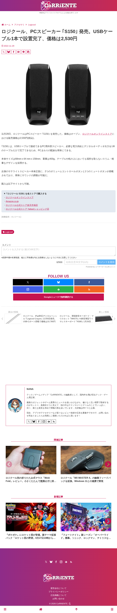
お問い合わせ (58, 598)
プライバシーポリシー (58, 591)
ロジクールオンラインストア (97, 134)
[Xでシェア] (3, 52)
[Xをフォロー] (28, 282)
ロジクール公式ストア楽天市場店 (22, 205)
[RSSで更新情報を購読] (89, 289)
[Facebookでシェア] (13, 52)
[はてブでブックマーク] (18, 52)
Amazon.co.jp (12, 201)
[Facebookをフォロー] (89, 282)
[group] (31, 464)
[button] (28, 52)
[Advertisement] (58, 352)
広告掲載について (58, 595)
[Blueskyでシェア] (8, 52)
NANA (30, 389)
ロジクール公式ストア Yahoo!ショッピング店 (27, 209)
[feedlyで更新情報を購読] (58, 289)
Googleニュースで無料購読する (58, 297)
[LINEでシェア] (23, 52)
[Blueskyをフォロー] (58, 282)
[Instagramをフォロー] (28, 289)
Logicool (9, 232)
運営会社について (58, 588)
